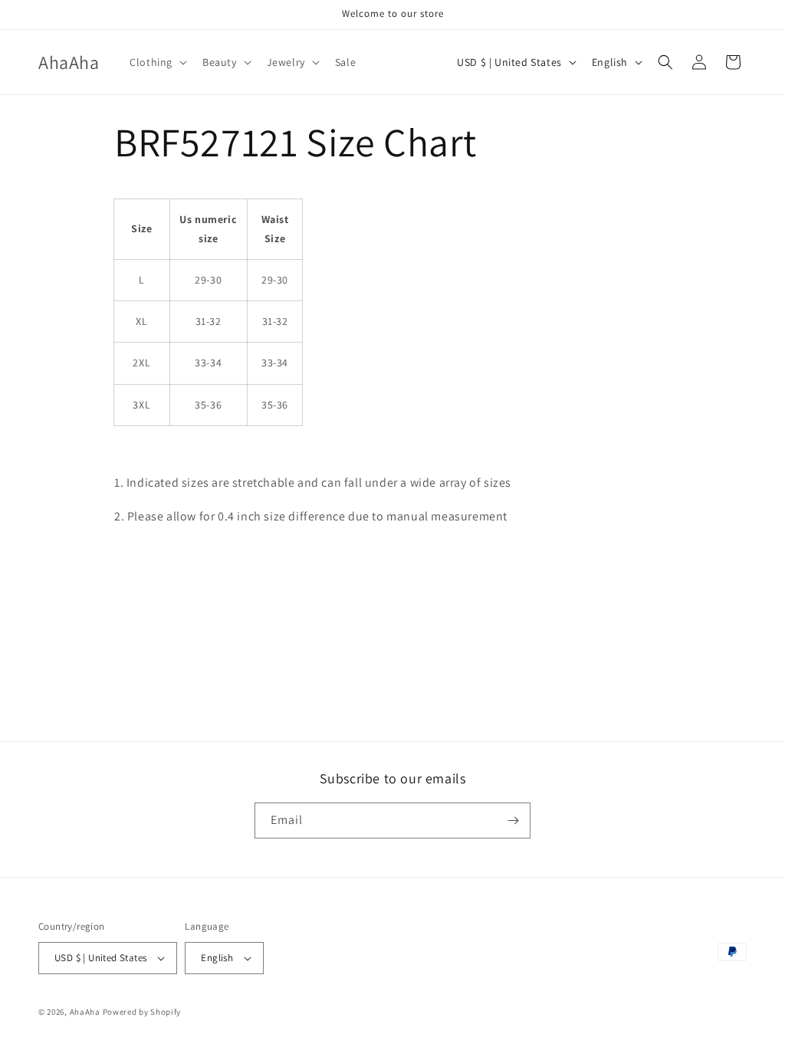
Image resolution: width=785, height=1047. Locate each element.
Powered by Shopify (142, 1011)
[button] (156, 62)
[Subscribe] (513, 820)
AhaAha (85, 1011)
